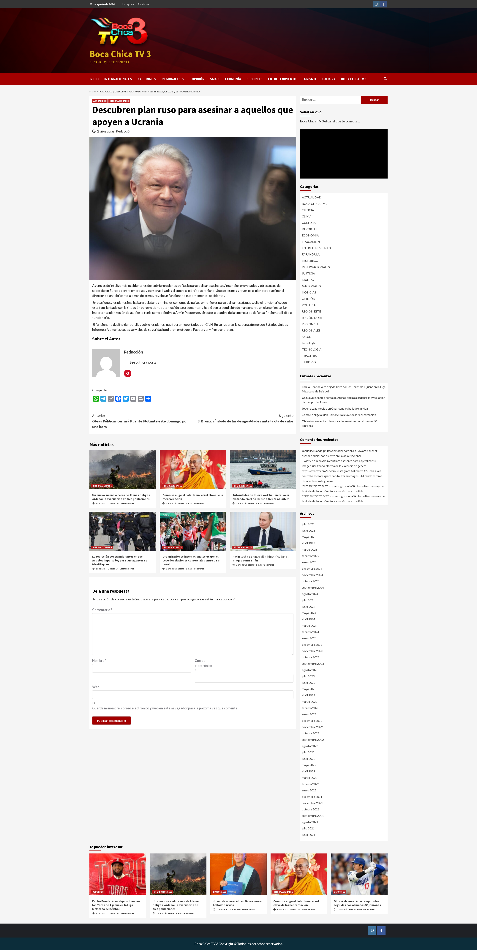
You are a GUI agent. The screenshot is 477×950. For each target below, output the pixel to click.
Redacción (123, 131)
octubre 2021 (310, 809)
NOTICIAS (309, 292)
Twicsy (306, 461)
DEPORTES (255, 79)
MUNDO (308, 279)
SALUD (214, 79)
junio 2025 (308, 530)
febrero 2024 (310, 632)
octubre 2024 (310, 581)
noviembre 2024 (312, 575)
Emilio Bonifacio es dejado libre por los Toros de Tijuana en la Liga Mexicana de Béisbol (344, 389)
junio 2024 (308, 606)
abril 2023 (308, 695)
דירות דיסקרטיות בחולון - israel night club (326, 486)
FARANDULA (311, 254)
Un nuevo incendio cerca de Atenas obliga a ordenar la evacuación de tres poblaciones (121, 497)
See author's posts (143, 362)
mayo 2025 (309, 537)
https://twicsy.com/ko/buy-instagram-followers (332, 471)
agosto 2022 (310, 746)
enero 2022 (309, 790)
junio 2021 (308, 834)
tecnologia (308, 343)
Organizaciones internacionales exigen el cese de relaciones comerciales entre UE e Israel (190, 560)
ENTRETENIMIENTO (282, 79)
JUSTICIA (308, 273)
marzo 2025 (309, 549)
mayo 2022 (309, 765)
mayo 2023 (309, 689)
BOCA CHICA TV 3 (354, 79)
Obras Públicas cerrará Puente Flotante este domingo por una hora (140, 421)
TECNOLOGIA (311, 349)
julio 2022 (308, 752)
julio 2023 (308, 676)
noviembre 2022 (312, 727)
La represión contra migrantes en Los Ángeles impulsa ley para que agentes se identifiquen (119, 560)
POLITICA (309, 305)
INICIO (94, 79)
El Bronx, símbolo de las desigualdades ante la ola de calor (245, 418)
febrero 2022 (310, 784)
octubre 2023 (310, 657)
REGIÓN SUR (311, 324)
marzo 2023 (309, 701)
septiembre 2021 (313, 815)
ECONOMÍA (233, 79)
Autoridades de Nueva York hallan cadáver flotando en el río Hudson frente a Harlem (261, 497)
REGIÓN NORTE (313, 317)
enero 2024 (309, 638)
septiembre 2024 (313, 587)
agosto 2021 (310, 822)
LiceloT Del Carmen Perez (121, 503)
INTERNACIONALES (118, 79)
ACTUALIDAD (99, 101)
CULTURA (328, 79)
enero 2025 (309, 562)
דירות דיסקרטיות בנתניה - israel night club (327, 496)
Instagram (128, 4)
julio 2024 (308, 600)
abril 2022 (308, 771)
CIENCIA (308, 210)
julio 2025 (308, 524)
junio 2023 (308, 682)
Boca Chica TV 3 (120, 53)
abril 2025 (308, 543)
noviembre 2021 (312, 803)
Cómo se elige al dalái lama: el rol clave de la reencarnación (339, 414)
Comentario (102, 610)
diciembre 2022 (312, 720)
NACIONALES (147, 79)
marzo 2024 (309, 625)
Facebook (143, 4)
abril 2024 (308, 619)
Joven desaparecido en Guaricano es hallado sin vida (335, 408)
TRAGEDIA (309, 355)
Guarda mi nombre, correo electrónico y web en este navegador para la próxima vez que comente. (165, 708)
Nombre (99, 661)
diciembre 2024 (312, 568)
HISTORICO (310, 260)
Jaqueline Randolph (314, 450)
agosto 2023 (310, 670)
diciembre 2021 (312, 796)
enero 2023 (309, 714)
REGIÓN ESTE (311, 311)
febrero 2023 (310, 708)
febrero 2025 (310, 556)
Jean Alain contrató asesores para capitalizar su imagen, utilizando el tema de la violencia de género (342, 476)
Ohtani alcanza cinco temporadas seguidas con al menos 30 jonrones (339, 423)
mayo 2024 (309, 613)
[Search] (385, 78)
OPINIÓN (198, 79)
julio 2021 (308, 828)
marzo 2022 (309, 777)
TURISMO (309, 79)
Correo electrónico (203, 666)
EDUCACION (311, 241)
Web (95, 687)
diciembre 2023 (312, 644)
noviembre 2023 (312, 651)
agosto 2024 (310, 594)
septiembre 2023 (313, 663)
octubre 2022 (310, 733)
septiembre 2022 (313, 739)
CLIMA (306, 216)
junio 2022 (308, 758)
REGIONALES (171, 79)
